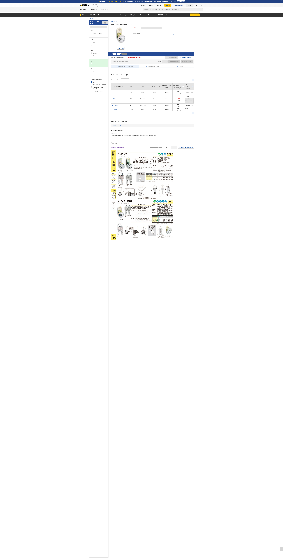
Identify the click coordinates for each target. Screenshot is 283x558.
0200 (94, 45)
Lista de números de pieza (126, 66)
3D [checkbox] (93, 74)
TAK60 (94, 42)
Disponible (95, 53)
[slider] (158, 147)
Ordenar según (183, 86)
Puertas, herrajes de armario (126, 18)
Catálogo (121, 48)
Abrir (174, 147)
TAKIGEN (113, 21)
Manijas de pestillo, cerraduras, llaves (143, 18)
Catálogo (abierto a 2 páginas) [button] (186, 147)
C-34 (113, 92)
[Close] (202, 14)
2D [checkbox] (93, 71)
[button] (181, 1)
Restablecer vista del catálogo (117, 147)
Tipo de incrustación (158, 18)
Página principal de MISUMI (95, 18)
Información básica (118, 125)
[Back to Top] (281, 549)
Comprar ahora (175, 61)
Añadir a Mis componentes (121, 61)
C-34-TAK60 (114, 109)
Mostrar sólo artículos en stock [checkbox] (99, 34)
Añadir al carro (187, 61)
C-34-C (113, 98)
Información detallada (153, 66)
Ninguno (94, 55)
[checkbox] (98, 42)
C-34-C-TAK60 (115, 105)
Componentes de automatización (110, 18)
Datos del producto (172, 57)
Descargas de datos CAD (187, 57)
